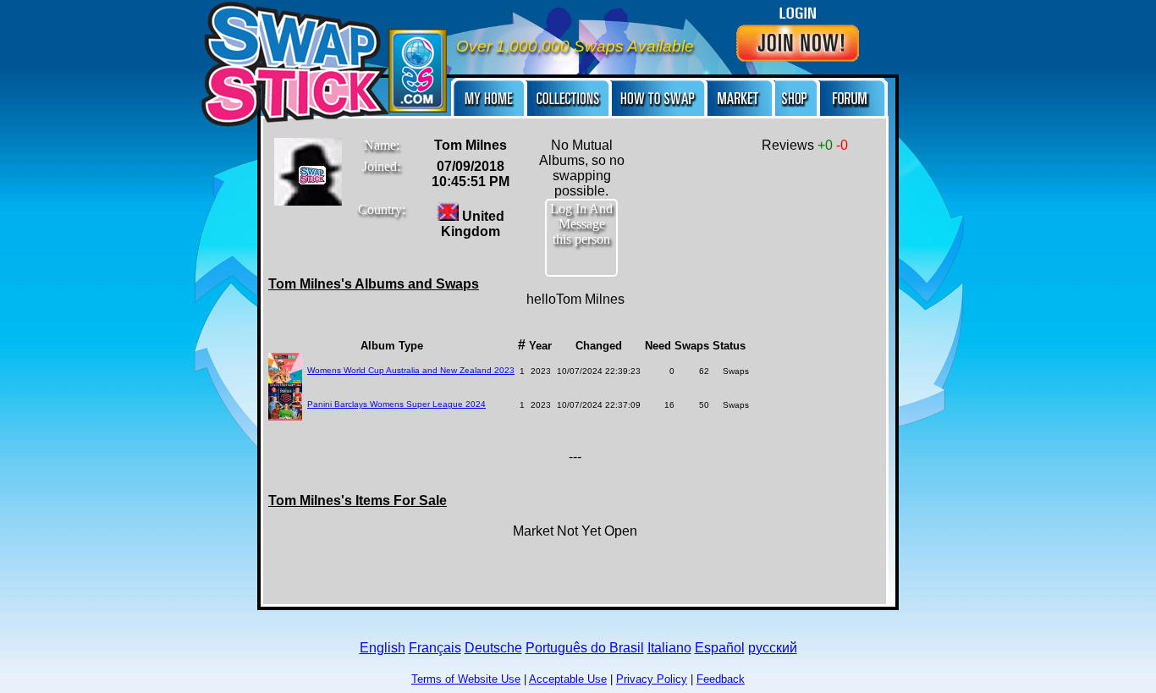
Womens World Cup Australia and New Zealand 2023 (411, 370)
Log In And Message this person (581, 223)
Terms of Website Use (465, 679)
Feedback (720, 679)
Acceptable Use (568, 679)
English (382, 648)
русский (772, 648)
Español (720, 648)
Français (435, 648)
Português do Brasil (585, 648)
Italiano (669, 648)
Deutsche (493, 648)
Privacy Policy (651, 679)
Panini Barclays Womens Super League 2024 (396, 404)
